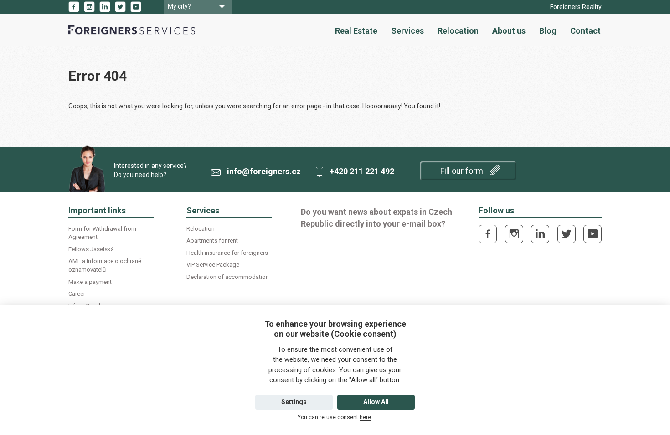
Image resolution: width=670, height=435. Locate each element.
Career (76, 293)
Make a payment (90, 281)
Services (407, 30)
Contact (585, 30)
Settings (294, 401)
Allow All (376, 401)
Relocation (458, 30)
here (365, 417)
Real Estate (356, 30)
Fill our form (462, 171)
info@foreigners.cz (264, 171)
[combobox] (198, 7)
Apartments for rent (212, 240)
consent (365, 359)
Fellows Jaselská (91, 249)
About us (509, 30)
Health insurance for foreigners (227, 252)
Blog (548, 30)
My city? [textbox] (179, 6)
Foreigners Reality (576, 6)
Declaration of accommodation (227, 276)
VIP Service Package (212, 264)
